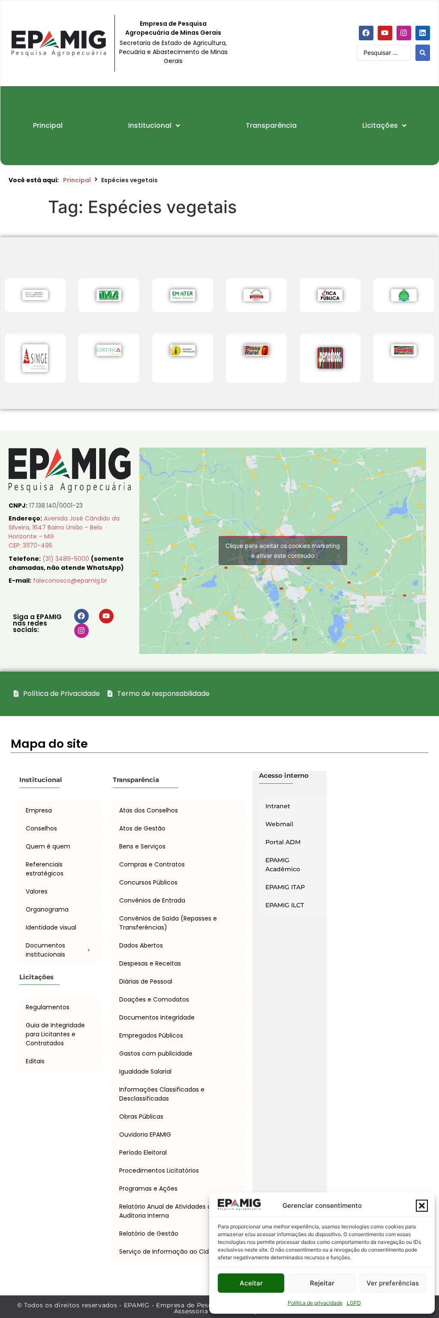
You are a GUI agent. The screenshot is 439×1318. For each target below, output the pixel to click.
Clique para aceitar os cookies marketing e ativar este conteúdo (283, 550)
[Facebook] (366, 33)
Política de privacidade (315, 1303)
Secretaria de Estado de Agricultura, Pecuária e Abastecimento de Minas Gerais (173, 52)
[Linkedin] (422, 33)
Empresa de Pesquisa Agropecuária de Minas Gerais (173, 28)
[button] (422, 1205)
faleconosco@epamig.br (70, 580)
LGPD (354, 1303)
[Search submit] (422, 53)
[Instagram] (404, 33)
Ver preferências (393, 1283)
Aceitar (251, 1283)
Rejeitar (322, 1283)
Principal (77, 180)
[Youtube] (385, 33)
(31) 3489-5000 (66, 558)
